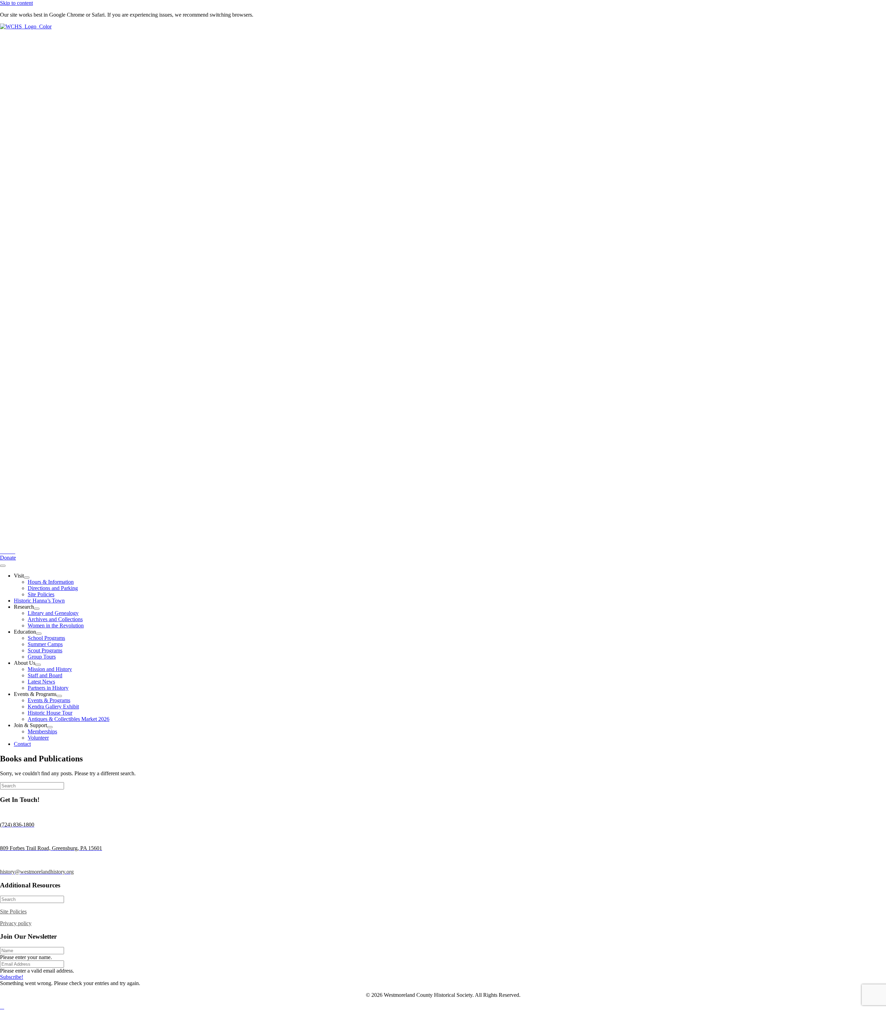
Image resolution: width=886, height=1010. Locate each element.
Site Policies (13, 911)
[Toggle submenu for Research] (36, 609)
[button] (8, 558)
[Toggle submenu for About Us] (38, 665)
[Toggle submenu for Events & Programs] (59, 696)
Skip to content (16, 3)
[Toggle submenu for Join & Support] (50, 727)
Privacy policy (15, 923)
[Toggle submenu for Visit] (26, 577)
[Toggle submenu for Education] (39, 634)
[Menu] (3, 566)
